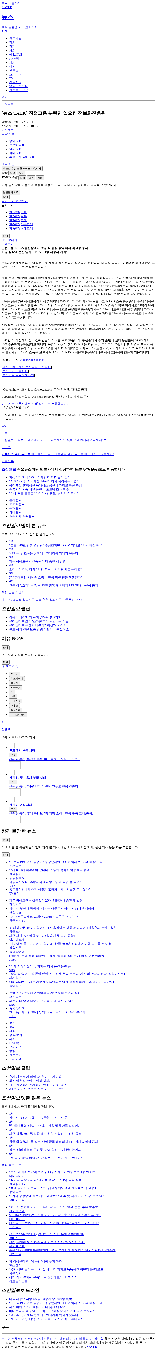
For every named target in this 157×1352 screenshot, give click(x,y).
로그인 (6, 1338)
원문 (8, 129)
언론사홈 (8, 461)
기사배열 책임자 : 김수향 (86, 1338)
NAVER (92, 1346)
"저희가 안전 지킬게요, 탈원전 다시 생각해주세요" (43, 481)
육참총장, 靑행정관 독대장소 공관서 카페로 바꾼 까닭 (45, 485)
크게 (24, 220)
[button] (15, 141)
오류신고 (50, 1338)
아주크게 (27, 224)
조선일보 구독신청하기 (18, 375)
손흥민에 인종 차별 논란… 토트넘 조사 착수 (39, 489)
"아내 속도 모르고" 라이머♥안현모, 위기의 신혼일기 (44, 493)
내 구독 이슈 (10, 666)
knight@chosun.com (31, 359)
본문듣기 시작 (11, 192)
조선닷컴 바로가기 (15, 371)
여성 (21, 173)
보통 (31, 177)
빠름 (40, 177)
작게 (24, 212)
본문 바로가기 (11, 3)
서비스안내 (35, 1338)
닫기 (5, 425)
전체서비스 (19, 1338)
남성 (12, 173)
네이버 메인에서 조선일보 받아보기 (26, 367)
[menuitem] (82, 141)
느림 (22, 177)
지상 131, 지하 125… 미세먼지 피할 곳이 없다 (39, 477)
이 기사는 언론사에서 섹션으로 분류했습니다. (36, 403)
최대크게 (27, 228)
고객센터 (63, 1338)
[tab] (15, 38)
